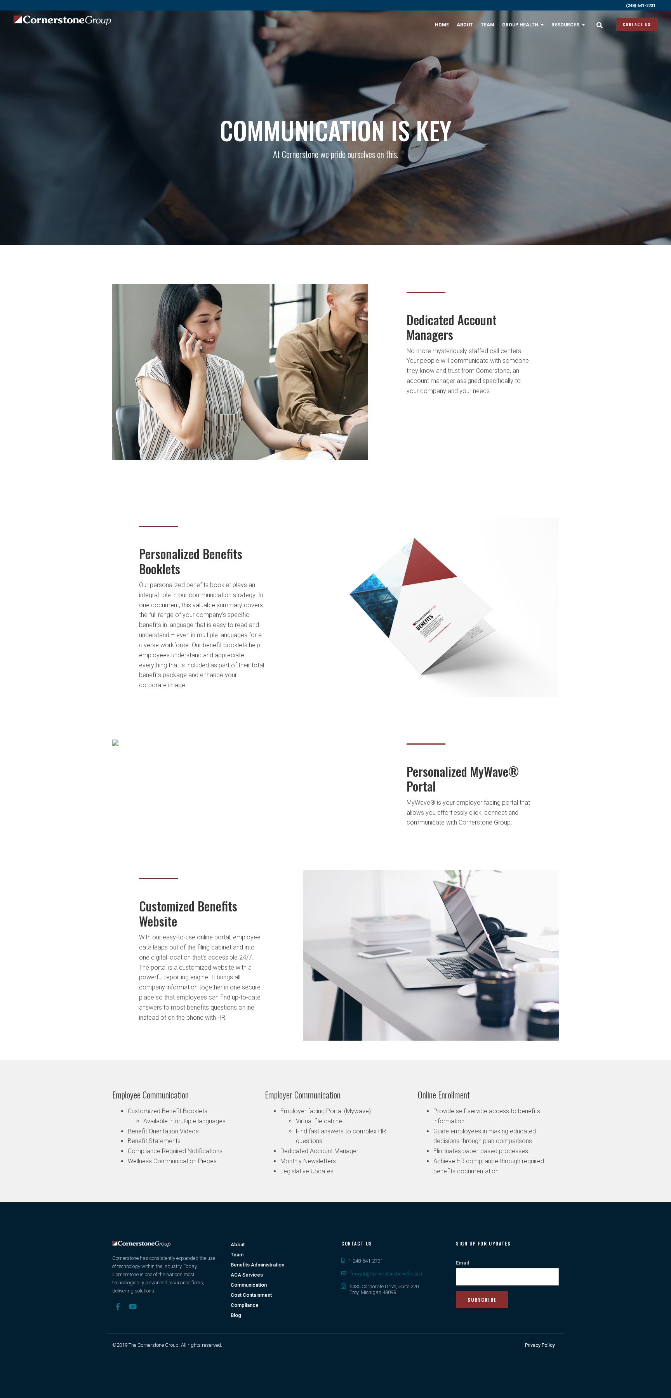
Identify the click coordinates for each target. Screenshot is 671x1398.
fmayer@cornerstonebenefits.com (387, 1274)
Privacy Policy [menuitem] (540, 1345)
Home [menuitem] (442, 25)
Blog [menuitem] (236, 1315)
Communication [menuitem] (249, 1285)
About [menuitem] (465, 25)
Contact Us (637, 24)
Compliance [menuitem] (245, 1305)
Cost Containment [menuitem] (251, 1295)
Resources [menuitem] (565, 25)
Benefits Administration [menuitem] (257, 1265)
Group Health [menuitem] (520, 25)
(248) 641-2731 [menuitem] (640, 5)
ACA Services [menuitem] (247, 1275)
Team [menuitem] (487, 25)
